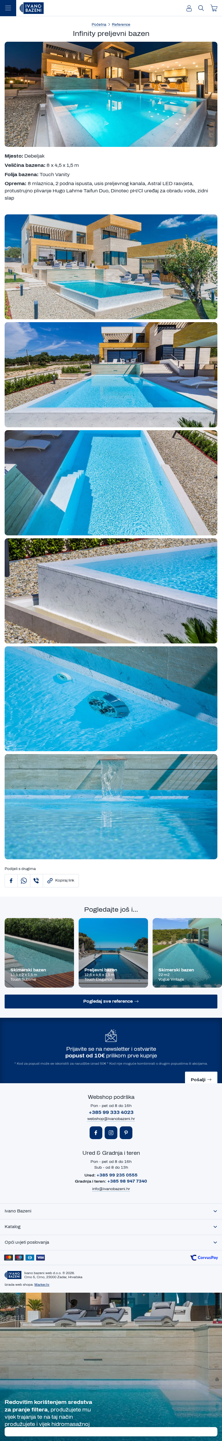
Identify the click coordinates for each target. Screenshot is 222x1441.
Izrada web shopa (19, 1284)
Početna (99, 25)
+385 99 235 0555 (117, 1175)
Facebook (96, 1132)
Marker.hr (41, 1284)
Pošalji (198, 1080)
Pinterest (126, 1132)
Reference (121, 25)
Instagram (111, 1132)
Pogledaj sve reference (108, 1001)
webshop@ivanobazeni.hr (111, 1119)
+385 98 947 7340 (127, 1181)
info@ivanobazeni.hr (111, 1189)
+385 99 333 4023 (111, 1112)
